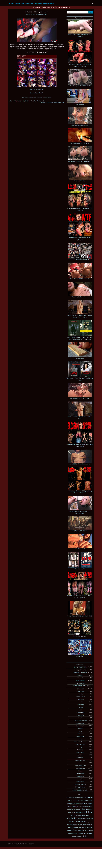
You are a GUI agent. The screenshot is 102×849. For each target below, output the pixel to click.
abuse (68, 797)
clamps (80, 731)
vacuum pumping (76, 836)
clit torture (80, 733)
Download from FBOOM (36, 93)
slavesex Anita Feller (80, 765)
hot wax (86, 815)
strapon (76, 830)
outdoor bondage (86, 825)
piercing (81, 707)
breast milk (80, 806)
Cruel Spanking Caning (80, 670)
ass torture (86, 797)
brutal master (80, 725)
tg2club (91, 830)
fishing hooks (81, 691)
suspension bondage (84, 830)
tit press (80, 771)
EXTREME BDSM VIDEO (41, 14)
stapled (81, 717)
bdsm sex (25, 97)
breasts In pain (86, 806)
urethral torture (80, 773)
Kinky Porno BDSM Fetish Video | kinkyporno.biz (31, 3)
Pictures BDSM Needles (80, 790)
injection (81, 694)
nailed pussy (81, 699)
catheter (80, 728)
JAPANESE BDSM (80, 787)
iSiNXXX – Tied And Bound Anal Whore (51, 102)
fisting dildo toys (80, 744)
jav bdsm (82, 818)
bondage (31, 97)
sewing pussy (81, 712)
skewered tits (81, 715)
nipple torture (81, 704)
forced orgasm (79, 815)
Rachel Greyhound (85, 827)
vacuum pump (80, 776)
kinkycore (80, 749)
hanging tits (80, 747)
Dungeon (90, 809)
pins (81, 710)
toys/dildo (88, 833)
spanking (70, 830)
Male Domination (47, 97)
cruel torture (83, 809)
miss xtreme (80, 757)
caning (77, 809)
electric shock (80, 736)
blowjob (80, 804)
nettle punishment (80, 760)
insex (79, 818)
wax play (80, 778)
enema (80, 739)
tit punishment (72, 833)
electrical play (71, 812)
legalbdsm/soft (80, 752)
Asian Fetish (80, 797)
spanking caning (80, 768)
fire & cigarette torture (80, 741)
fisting (72, 815)
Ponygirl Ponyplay (80, 683)
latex (92, 818)
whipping (84, 836)
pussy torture (73, 827)
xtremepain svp (80, 781)
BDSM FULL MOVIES (80, 667)
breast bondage (80, 723)
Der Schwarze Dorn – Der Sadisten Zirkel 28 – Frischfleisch (27, 101)
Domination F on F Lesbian (80, 672)
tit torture (79, 833)
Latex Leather (80, 677)
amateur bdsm (73, 797)
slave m (80, 763)
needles (70, 825)
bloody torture (72, 804)
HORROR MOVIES (80, 784)
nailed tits (81, 702)
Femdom (80, 675)
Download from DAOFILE (36, 89)
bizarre (90, 800)
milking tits (80, 755)
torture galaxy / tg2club (81, 720)
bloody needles (80, 688)
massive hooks (81, 696)
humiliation (39, 97)
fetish (35, 97)
